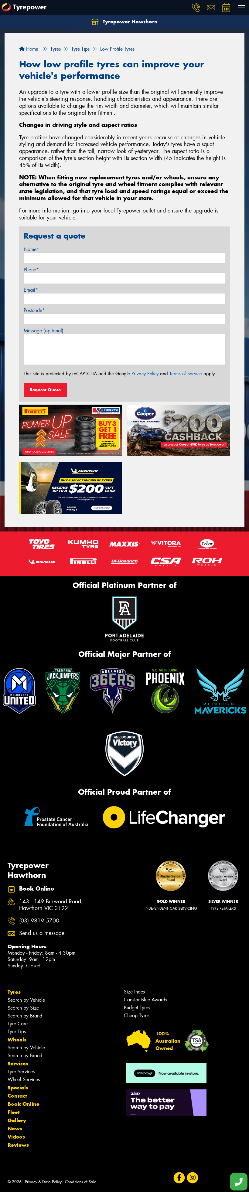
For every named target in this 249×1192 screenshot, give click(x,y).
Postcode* (34, 310)
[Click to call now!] (196, 7)
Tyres (14, 992)
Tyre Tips (17, 1031)
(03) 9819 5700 (39, 920)
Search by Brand (25, 1016)
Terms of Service (185, 374)
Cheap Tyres (136, 1015)
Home (31, 49)
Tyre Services (21, 1071)
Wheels (17, 1039)
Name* (31, 249)
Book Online (23, 1104)
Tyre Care (18, 1024)
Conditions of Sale (80, 1181)
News (15, 1128)
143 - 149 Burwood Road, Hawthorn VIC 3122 (51, 905)
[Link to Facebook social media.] (179, 1178)
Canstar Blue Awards (145, 1000)
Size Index (134, 992)
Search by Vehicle (26, 1000)
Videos (16, 1136)
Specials (18, 1087)
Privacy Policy (145, 374)
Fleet (14, 1112)
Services (18, 1063)
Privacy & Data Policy (43, 1181)
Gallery (17, 1120)
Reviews (18, 1145)
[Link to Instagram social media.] (192, 1178)
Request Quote (45, 389)
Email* (31, 290)
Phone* (31, 270)
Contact (17, 1095)
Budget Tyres (137, 1007)
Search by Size (23, 1008)
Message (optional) (43, 331)
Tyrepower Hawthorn (129, 21)
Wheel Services (24, 1079)
